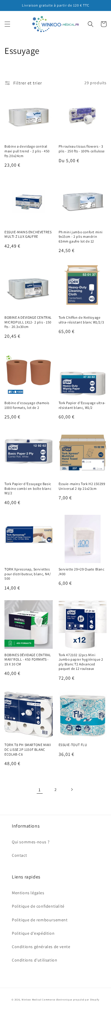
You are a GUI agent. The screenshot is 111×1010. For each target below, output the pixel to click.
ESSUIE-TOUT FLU (73, 744)
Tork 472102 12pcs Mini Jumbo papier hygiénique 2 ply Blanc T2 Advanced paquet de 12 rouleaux (81, 662)
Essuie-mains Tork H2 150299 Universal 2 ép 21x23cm (82, 486)
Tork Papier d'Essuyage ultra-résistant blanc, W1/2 (82, 405)
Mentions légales (28, 892)
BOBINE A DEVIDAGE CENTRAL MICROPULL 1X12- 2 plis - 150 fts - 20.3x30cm (28, 322)
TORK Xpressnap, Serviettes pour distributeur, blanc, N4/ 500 (27, 574)
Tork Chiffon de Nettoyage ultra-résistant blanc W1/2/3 (81, 319)
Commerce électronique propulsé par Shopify (70, 999)
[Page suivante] (71, 789)
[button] (7, 24)
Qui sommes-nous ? (30, 842)
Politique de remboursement (40, 920)
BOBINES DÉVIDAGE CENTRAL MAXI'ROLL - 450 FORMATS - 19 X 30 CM (27, 659)
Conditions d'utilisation (34, 960)
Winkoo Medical (31, 999)
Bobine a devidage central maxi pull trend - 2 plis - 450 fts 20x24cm (27, 151)
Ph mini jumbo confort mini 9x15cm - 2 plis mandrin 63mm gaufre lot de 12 (81, 236)
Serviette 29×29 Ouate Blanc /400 (81, 571)
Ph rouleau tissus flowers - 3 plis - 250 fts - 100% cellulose (82, 148)
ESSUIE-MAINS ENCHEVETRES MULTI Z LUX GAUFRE (28, 234)
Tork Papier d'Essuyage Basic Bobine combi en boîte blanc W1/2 (27, 488)
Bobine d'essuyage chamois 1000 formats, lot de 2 (26, 405)
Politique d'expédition (33, 933)
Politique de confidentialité (38, 906)
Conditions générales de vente (41, 946)
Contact (19, 855)
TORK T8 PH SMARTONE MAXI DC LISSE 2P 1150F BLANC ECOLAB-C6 (27, 749)
